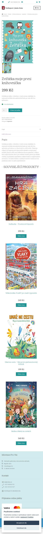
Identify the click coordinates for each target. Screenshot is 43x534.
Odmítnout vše (21, 528)
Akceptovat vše (21, 523)
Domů (5, 14)
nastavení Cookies (26, 517)
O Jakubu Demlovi (9, 468)
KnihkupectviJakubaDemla (12, 491)
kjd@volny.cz (8, 482)
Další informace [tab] (6, 134)
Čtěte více (21, 236)
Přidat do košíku (15, 110)
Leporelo (24, 14)
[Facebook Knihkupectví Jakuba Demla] (3, 2)
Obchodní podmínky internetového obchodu (16, 461)
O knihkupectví (8, 466)
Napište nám (7, 463)
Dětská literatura (16, 14)
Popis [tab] (3, 129)
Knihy (9, 14)
